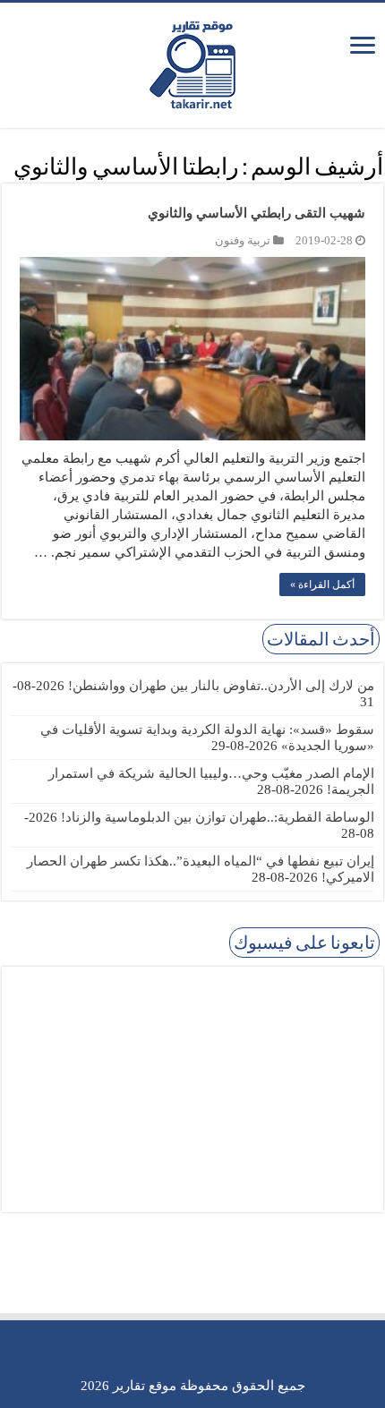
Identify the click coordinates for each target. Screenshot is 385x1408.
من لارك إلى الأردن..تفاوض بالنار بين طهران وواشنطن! (221, 685)
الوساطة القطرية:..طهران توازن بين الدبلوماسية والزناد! (217, 817)
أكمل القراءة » (322, 584)
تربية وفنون (242, 241)
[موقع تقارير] (192, 61)
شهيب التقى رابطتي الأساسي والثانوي (256, 213)
